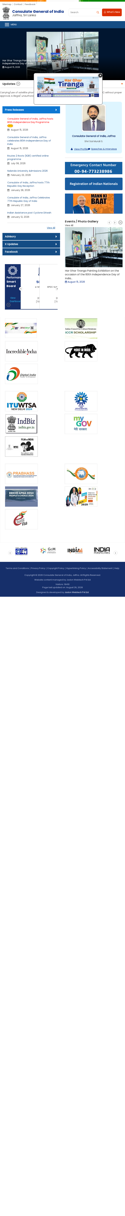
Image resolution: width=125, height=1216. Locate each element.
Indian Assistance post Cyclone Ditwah (29, 212)
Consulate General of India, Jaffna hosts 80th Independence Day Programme (30, 120)
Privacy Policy (38, 568)
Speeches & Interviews (104, 149)
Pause (18, 84)
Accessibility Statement (100, 568)
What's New (113, 12)
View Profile (81, 149)
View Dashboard (14, 299)
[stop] (9, 305)
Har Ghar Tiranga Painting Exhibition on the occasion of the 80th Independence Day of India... (92, 274)
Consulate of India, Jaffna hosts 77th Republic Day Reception (28, 184)
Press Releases (14, 110)
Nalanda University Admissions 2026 (27, 171)
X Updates (11, 244)
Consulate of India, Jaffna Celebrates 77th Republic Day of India (28, 199)
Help (116, 568)
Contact (18, 4)
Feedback (30, 4)
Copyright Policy (55, 568)
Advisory (10, 236)
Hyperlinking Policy (76, 568)
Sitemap (6, 4)
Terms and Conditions (17, 568)
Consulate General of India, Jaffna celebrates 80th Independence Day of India (29, 141)
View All (51, 228)
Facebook (11, 252)
